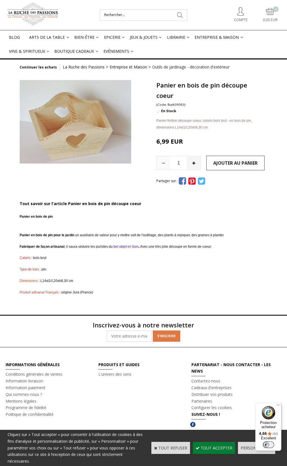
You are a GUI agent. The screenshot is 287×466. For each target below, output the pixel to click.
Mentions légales (21, 401)
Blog (14, 37)
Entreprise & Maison (217, 37)
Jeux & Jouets (144, 37)
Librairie (176, 37)
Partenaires (201, 401)
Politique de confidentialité (30, 414)
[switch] (268, 444)
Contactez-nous (205, 381)
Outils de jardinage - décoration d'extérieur (191, 67)
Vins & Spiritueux (27, 51)
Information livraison (24, 381)
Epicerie (112, 37)
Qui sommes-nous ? (24, 394)
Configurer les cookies (211, 407)
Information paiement (25, 387)
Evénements (116, 51)
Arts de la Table (47, 37)
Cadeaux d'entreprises (211, 387)
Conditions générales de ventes (34, 374)
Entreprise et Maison (128, 67)
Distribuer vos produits (212, 394)
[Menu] (278, 406)
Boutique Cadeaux (74, 51)
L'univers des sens (114, 374)
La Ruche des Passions (84, 67)
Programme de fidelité (26, 407)
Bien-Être (84, 37)
